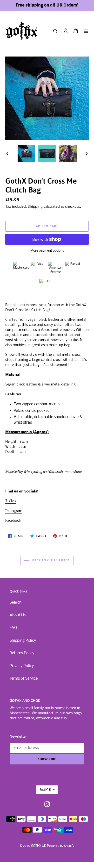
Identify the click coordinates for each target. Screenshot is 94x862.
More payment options (47, 251)
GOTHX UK (38, 846)
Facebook (13, 521)
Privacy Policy (22, 666)
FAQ (13, 628)
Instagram (13, 511)
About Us (18, 615)
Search (15, 602)
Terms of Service (24, 679)
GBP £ (45, 789)
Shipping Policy (23, 641)
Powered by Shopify (60, 846)
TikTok (10, 501)
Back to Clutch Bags (50, 560)
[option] (26, 153)
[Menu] (86, 31)
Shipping (35, 207)
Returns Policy (22, 653)
